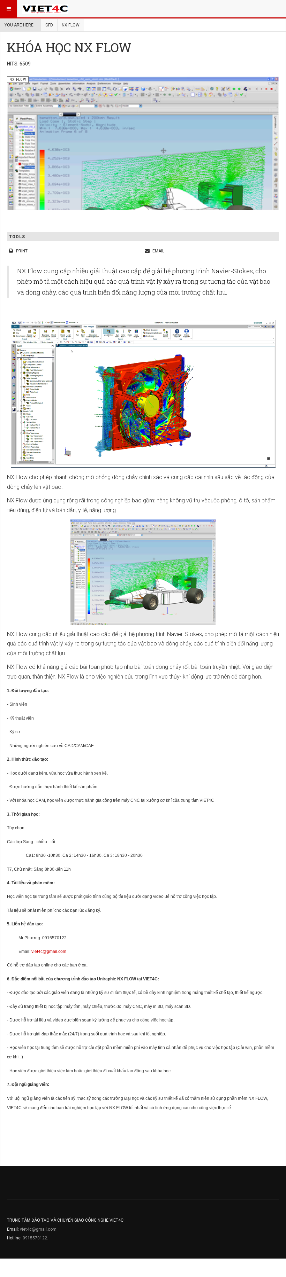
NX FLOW (71, 25)
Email (157, 251)
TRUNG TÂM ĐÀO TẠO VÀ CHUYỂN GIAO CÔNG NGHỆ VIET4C (65, 1220)
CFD (49, 25)
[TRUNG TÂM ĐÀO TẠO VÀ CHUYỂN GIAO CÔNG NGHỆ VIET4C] (45, 8)
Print (22, 251)
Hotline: (15, 1238)
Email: (13, 1229)
